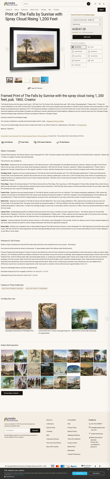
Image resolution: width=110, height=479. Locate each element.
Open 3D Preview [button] (36, 88)
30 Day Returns (82, 125)
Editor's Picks (34, 10)
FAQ (69, 424)
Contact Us (92, 420)
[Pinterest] (99, 467)
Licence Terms (72, 443)
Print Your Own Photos (53, 443)
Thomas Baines (43, 288)
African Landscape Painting (29, 136)
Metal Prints (71, 446)
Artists (35, 288)
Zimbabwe (12, 288)
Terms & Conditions (74, 439)
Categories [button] (9, 10)
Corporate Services (52, 439)
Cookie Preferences (74, 454)
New (49, 10)
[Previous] (7, 49)
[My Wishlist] (95, 4)
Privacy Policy (72, 427)
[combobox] (55, 3)
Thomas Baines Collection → (12, 393)
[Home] (12, 4)
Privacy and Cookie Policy (18, 474)
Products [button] (56, 10)
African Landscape (42, 136)
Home (3, 288)
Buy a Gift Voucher (52, 446)
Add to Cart (87, 37)
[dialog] (55, 473)
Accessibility (72, 420)
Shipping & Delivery (74, 435)
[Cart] (99, 4)
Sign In (101, 10)
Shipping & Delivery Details (55, 121)
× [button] (108, 469)
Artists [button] (17, 10)
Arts (31, 288)
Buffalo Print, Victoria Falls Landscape (84, 331)
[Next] (62, 49)
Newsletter (71, 450)
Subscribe (35, 430)
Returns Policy (72, 431)
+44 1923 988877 (96, 424)
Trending (43, 10)
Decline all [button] (96, 473)
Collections (24, 10)
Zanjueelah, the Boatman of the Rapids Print (19, 331)
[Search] (88, 4)
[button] (37, 477)
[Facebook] (95, 467)
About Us (49, 420)
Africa (7, 288)
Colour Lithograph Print (14, 136)
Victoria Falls (4, 136)
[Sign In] (104, 4)
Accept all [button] (80, 473)
